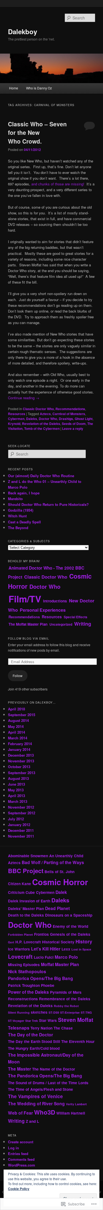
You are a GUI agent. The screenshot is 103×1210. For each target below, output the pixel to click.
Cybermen (16, 418)
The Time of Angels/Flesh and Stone (40, 1089)
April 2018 (16, 709)
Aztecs (45, 413)
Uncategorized (60, 624)
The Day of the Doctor (30, 1034)
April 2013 (16, 795)
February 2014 (20, 743)
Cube (30, 892)
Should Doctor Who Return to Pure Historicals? (48, 504)
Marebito (15, 498)
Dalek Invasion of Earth (29, 900)
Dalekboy (22, 31)
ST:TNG (86, 1012)
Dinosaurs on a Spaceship (68, 915)
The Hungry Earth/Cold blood (34, 1048)
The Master (19, 1069)
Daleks (31, 418)
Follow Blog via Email (28, 638)
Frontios (41, 934)
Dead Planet (57, 908)
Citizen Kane (19, 883)
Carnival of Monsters (68, 413)
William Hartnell (70, 1113)
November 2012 (21, 807)
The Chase (63, 1028)
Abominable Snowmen (28, 855)
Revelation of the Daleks (41, 423)
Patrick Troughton (24, 985)
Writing (82, 623)
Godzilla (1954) (20, 510)
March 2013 (17, 801)
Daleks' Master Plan (26, 908)
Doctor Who (48, 418)
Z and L (32, 1121)
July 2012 (16, 818)
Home (13, 88)
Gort (11, 942)
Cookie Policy (18, 1188)
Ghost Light (84, 418)
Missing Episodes (24, 964)
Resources (16, 413)
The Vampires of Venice (35, 1096)
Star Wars (48, 1020)
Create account (20, 1141)
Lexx (66, 949)
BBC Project (25, 870)
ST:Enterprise (70, 1012)
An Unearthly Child (66, 855)
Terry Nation (41, 1028)
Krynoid (14, 423)
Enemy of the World (70, 926)
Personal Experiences (43, 610)
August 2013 (18, 778)
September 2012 (21, 812)
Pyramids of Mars (66, 992)
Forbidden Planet (20, 934)
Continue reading (23, 397)
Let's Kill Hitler (45, 949)
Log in (13, 1147)
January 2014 (19, 749)
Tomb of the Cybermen (42, 428)
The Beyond (18, 527)
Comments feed (21, 1159)
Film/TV (25, 598)
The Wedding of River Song (36, 1103)
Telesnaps (18, 1028)
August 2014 (18, 720)
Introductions (55, 600)
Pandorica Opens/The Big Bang (40, 978)
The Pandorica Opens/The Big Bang (45, 1075)
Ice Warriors (19, 949)
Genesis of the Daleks (70, 934)
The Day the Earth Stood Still (34, 1041)
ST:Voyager (16, 1021)
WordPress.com (21, 1165)
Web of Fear (20, 1113)
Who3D (44, 1112)
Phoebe (47, 985)
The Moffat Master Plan (28, 624)
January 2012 (19, 824)
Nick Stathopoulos (27, 971)
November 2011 (21, 836)
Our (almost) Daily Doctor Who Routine (41, 475)
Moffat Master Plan (60, 964)
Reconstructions (23, 998)
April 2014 (16, 732)
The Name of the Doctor (53, 1069)
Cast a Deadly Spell (24, 521)
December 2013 (21, 755)
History (84, 941)
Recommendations (70, 408)
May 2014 (16, 726)
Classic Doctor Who (38, 408)
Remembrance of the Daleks (64, 998)
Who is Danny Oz (39, 88)
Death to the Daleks (26, 915)
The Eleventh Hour (77, 1041)
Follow (18, 675)
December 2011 (21, 830)
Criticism (16, 892)
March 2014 (17, 737)
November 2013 (21, 760)
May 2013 (16, 789)
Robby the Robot (66, 1006)
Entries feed (18, 1153)
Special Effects (75, 616)
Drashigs (66, 418)
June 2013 (16, 784)
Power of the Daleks (28, 992)
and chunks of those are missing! (57, 183)
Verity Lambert (76, 1104)
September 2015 (21, 714)
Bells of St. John (59, 871)
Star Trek (31, 1021)
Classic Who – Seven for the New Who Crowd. (37, 132)
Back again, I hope (24, 492)
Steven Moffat (75, 1020)
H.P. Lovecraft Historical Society (44, 941)
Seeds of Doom (74, 423)
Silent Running (19, 1012)
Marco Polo (66, 957)
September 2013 (21, 772)
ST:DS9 (54, 1012)
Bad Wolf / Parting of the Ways (53, 862)
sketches (39, 1012)
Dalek (61, 892)
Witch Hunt (17, 515)
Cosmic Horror (60, 882)
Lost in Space (81, 949)
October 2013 (19, 766)
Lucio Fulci (44, 957)
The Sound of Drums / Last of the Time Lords (48, 1082)
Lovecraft (20, 956)
